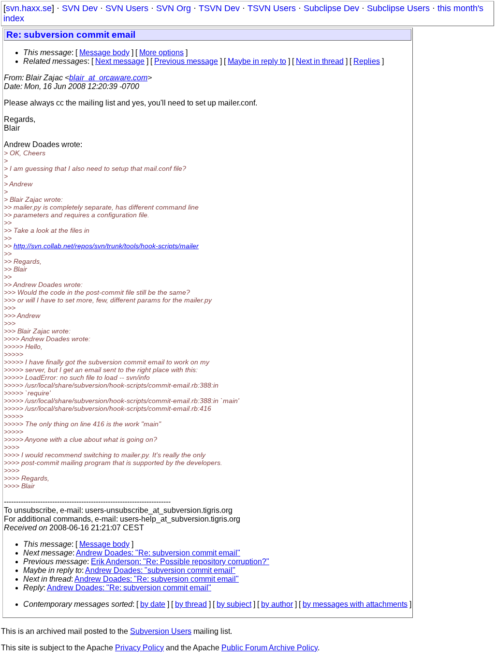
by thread (191, 604)
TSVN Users (272, 8)
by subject (234, 604)
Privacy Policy (139, 648)
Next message (120, 61)
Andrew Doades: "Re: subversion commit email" (158, 553)
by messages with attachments (355, 604)
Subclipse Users (398, 8)
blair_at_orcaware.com (108, 78)
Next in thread (320, 61)
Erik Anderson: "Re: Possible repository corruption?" (180, 561)
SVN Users (126, 8)
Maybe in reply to (257, 61)
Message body (104, 52)
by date (152, 604)
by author (277, 604)
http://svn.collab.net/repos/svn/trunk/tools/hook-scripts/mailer (106, 246)
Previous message (186, 61)
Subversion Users (160, 631)
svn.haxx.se (29, 8)
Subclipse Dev (331, 8)
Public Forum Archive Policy (269, 648)
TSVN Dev (219, 8)
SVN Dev (80, 8)
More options (161, 52)
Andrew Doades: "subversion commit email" (160, 570)
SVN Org (173, 8)
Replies (366, 61)
